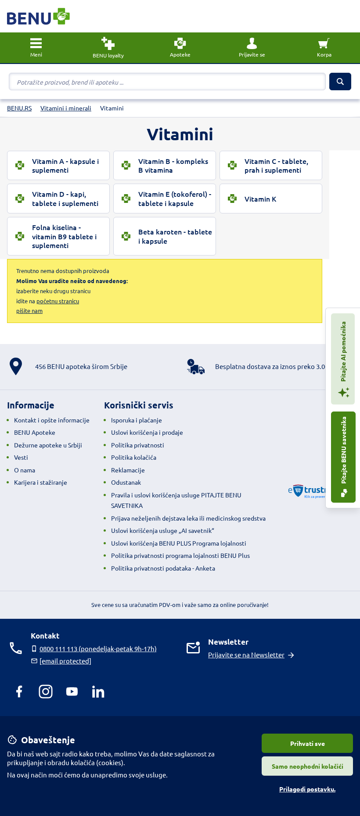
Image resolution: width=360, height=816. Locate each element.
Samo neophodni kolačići (307, 766)
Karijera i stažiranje (40, 482)
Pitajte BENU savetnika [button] (343, 450)
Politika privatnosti (137, 445)
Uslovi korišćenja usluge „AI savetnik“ (162, 530)
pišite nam (29, 310)
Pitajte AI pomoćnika (343, 352)
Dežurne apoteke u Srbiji (48, 445)
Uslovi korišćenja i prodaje (147, 432)
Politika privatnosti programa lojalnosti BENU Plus (180, 555)
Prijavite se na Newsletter (246, 654)
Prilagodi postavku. (307, 789)
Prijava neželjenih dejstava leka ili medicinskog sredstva (188, 518)
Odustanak (126, 482)
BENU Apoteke (34, 432)
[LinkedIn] (98, 691)
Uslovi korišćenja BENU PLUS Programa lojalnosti (178, 543)
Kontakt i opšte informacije (52, 420)
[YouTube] (72, 691)
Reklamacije (128, 470)
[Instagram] (45, 691)
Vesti (21, 457)
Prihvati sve (307, 743)
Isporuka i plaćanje (136, 420)
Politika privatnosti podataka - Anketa (163, 568)
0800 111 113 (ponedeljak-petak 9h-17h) (98, 648)
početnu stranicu (57, 301)
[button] (252, 47)
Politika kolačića (133, 457)
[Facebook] (19, 691)
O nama (24, 470)
